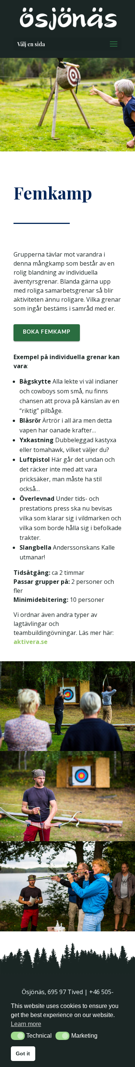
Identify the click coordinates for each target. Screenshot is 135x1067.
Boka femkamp (46, 332)
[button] (18, 1036)
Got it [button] (23, 1053)
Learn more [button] (26, 1024)
